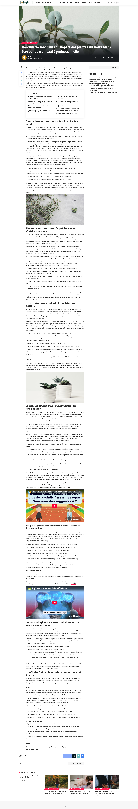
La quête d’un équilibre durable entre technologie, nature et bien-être (66, 114)
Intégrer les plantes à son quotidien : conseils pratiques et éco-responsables (68, 102)
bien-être (34, 747)
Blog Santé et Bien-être (29, 42)
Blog (27, 39)
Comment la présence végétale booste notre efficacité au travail (40, 97)
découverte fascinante (43, 747)
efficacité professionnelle (56, 747)
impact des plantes (69, 747)
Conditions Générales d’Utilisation (66, 807)
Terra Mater (64, 702)
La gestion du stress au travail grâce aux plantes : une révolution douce (39, 111)
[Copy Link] (106, 57)
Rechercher (114, 67)
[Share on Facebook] (101, 57)
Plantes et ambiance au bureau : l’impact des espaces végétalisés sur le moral (40, 102)
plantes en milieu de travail (33, 749)
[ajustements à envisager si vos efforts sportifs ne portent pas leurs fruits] (107, 782)
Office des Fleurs (45, 246)
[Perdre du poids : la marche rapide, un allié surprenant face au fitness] (56, 782)
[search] (109, 2)
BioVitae (58, 563)
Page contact (77, 807)
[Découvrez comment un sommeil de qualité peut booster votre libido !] (81, 782)
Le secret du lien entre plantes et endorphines (67, 97)
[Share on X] (103, 57)
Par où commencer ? (65, 105)
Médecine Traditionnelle (59, 321)
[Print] (108, 57)
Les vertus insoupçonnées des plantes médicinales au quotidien (38, 106)
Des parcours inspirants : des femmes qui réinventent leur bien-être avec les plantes (67, 109)
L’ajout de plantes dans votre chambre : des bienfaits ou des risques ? (48, 724)
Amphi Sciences (58, 367)
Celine (29, 56)
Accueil (23, 39)
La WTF (48, 274)
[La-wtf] (26, 2)
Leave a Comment (77, 763)
